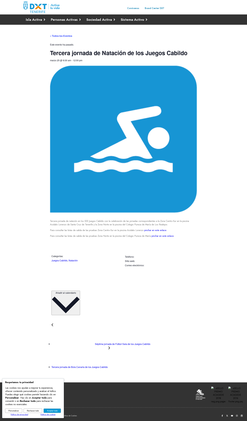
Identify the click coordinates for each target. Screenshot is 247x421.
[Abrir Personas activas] (80, 19)
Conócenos (133, 8)
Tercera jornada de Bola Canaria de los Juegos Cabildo (79, 367)
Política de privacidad (19, 414)
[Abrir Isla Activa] (44, 19)
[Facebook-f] (222, 416)
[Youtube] (232, 416)
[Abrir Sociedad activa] (114, 19)
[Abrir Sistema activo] (146, 19)
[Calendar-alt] (242, 416)
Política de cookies (48, 414)
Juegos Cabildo (59, 260)
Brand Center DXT (154, 8)
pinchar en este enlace (155, 230)
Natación (73, 260)
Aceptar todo (52, 411)
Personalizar (13, 411)
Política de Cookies (70, 415)
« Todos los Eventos (61, 35)
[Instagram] (237, 416)
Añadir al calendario (66, 292)
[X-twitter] (227, 416)
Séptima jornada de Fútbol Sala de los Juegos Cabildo (122, 344)
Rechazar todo (33, 411)
